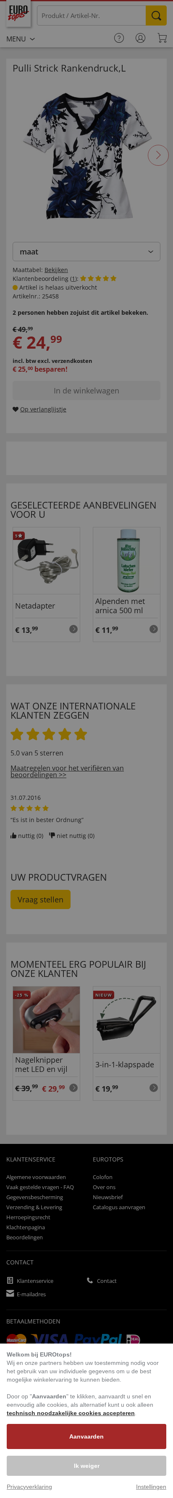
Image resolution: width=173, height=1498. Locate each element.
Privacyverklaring (29, 1486)
